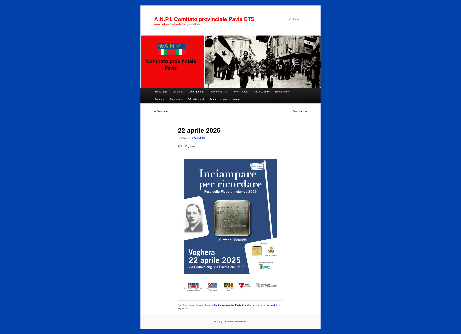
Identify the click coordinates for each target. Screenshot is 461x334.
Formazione (176, 99)
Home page (161, 91)
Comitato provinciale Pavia (227, 305)
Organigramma (196, 91)
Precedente (161, 111)
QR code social (196, 99)
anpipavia (250, 305)
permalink (272, 305)
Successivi (300, 111)
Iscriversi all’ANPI (219, 91)
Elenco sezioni (282, 91)
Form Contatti (241, 91)
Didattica (159, 99)
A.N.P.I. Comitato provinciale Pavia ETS (204, 19)
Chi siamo (178, 91)
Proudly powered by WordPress (230, 321)
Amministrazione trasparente (225, 99)
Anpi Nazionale (262, 91)
